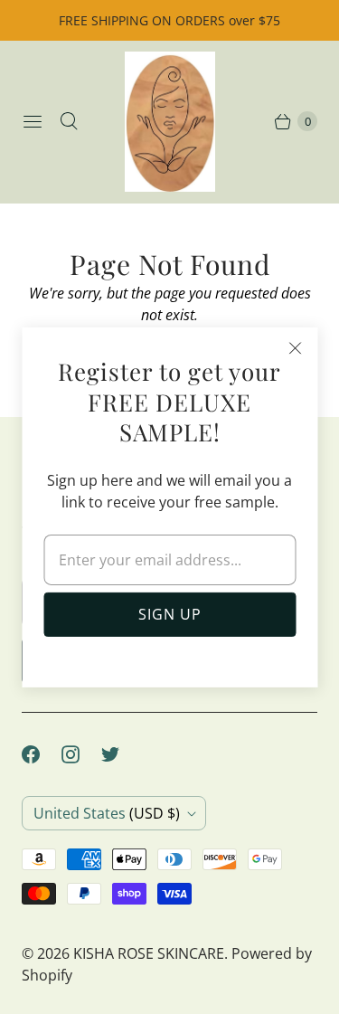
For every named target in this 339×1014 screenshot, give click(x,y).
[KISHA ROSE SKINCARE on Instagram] (81, 754)
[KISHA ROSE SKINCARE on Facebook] (41, 754)
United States (106, 813)
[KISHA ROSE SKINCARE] (170, 122)
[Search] (69, 121)
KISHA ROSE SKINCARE (148, 953)
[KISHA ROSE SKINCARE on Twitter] (121, 754)
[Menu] (32, 121)
